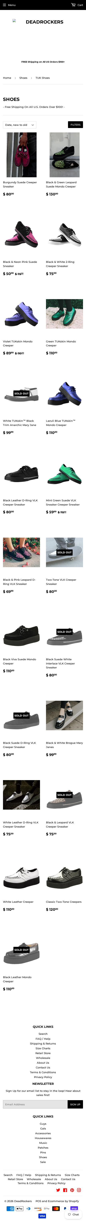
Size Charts (43, 1048)
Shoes (23, 77)
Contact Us (43, 1067)
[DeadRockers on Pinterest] (72, 1190)
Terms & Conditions (43, 1072)
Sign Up (75, 1104)
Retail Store (43, 1053)
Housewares (43, 1138)
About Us (43, 1062)
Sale (43, 1162)
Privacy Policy (43, 1077)
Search (43, 1033)
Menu (12, 5)
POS (38, 1201)
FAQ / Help (43, 1038)
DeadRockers (23, 1201)
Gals (43, 1128)
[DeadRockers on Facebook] (65, 1190)
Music (43, 1142)
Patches (43, 1147)
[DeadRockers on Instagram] (79, 1190)
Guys (43, 1123)
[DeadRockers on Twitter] (58, 1190)
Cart (80, 5)
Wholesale (43, 1057)
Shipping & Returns (43, 1043)
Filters (75, 124)
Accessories (43, 1133)
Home (7, 77)
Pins (43, 1152)
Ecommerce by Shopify (63, 1201)
